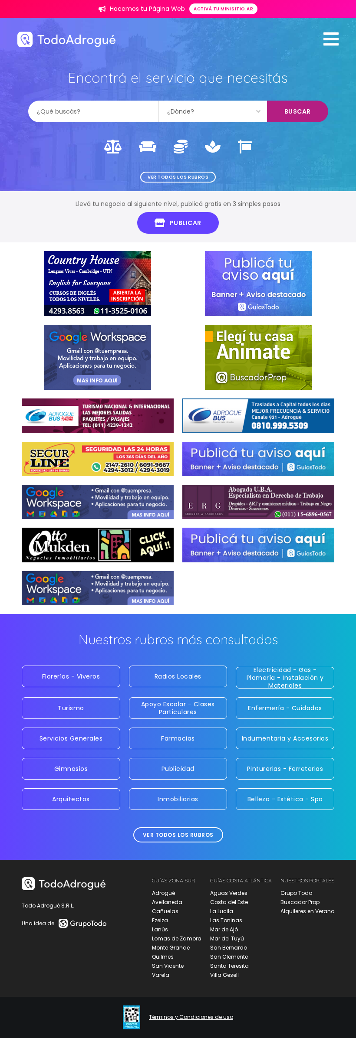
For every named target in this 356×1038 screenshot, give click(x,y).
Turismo (71, 708)
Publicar (185, 223)
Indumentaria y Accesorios (285, 738)
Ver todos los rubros (178, 177)
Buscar (297, 111)
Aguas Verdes (228, 893)
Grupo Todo (296, 893)
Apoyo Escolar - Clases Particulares (178, 708)
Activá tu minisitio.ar (223, 9)
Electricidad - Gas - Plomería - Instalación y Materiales (285, 678)
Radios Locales (178, 676)
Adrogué (163, 893)
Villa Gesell (224, 975)
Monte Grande (171, 947)
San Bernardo (228, 947)
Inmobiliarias (178, 799)
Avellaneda (167, 902)
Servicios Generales (71, 738)
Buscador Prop (300, 902)
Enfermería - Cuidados (285, 708)
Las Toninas (226, 920)
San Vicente (168, 965)
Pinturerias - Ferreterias (285, 768)
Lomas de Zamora (176, 938)
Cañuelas (165, 911)
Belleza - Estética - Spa (285, 799)
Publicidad (178, 768)
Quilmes (163, 956)
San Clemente (229, 956)
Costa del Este (229, 902)
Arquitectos (71, 799)
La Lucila (221, 911)
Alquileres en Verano (307, 911)
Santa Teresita (229, 965)
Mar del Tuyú (227, 938)
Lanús (160, 929)
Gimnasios (71, 768)
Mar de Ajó (224, 929)
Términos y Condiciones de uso (191, 1017)
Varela (160, 975)
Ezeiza (160, 920)
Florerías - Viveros (71, 676)
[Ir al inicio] (66, 39)
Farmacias (178, 738)
